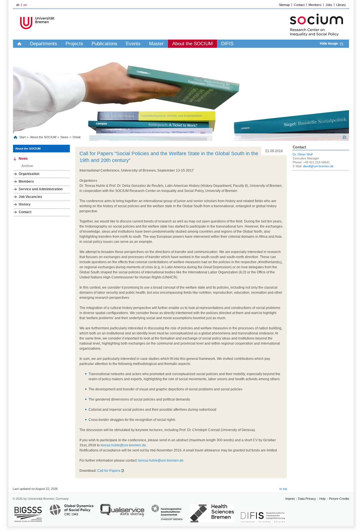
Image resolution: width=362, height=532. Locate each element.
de (18, 5)
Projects (74, 43)
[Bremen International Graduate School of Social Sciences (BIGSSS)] (28, 514)
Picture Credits (339, 498)
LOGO (56, 23)
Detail (76, 137)
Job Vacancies (30, 197)
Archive (27, 166)
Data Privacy (307, 498)
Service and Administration (41, 189)
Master (156, 43)
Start (23, 137)
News (64, 137)
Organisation (29, 174)
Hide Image (329, 44)
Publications (104, 43)
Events (133, 43)
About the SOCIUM (192, 43)
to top (283, 488)
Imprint (290, 498)
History (25, 204)
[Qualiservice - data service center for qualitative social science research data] (122, 512)
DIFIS (227, 43)
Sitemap (284, 5)
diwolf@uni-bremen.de (318, 166)
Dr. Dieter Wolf (303, 154)
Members (315, 5)
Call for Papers (108, 471)
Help (322, 498)
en (25, 5)
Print (344, 137)
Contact (299, 5)
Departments (43, 43)
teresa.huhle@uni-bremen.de (123, 445)
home (19, 44)
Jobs (329, 5)
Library (341, 5)
